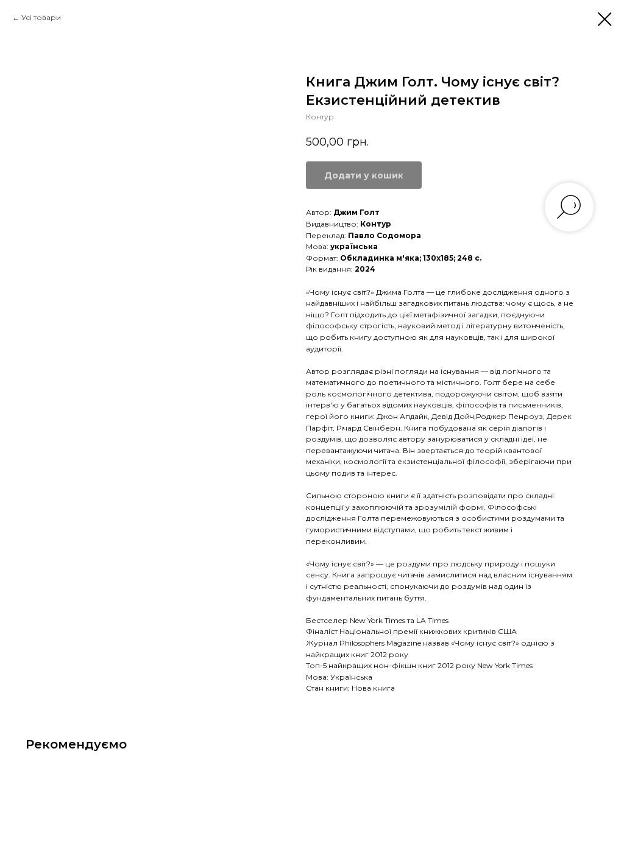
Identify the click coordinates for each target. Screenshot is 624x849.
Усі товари (41, 17)
